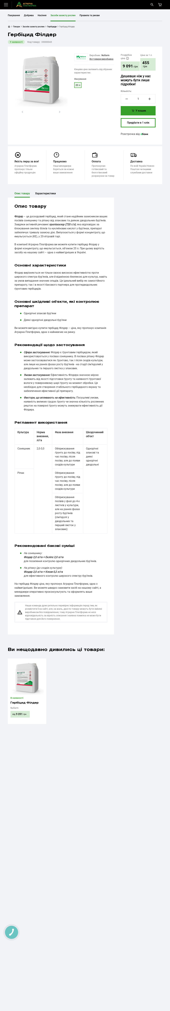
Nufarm (105, 55)
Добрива (29, 15)
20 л (78, 85)
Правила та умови (90, 15)
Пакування (14, 15)
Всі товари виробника (101, 59)
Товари (16, 26)
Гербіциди (52, 26)
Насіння (42, 15)
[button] (22, 112)
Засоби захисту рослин (63, 15)
